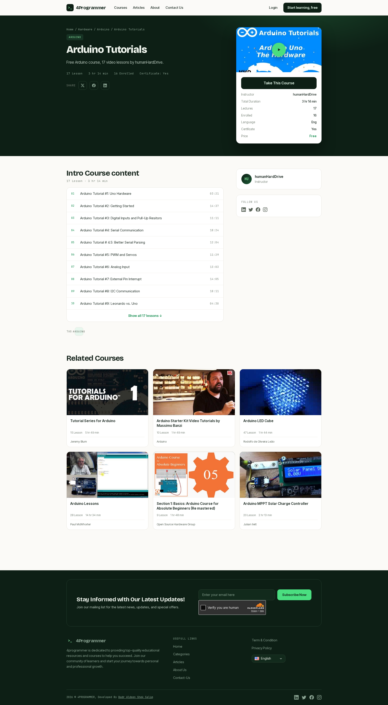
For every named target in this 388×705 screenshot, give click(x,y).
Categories (181, 654)
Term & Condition (264, 640)
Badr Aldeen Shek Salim (135, 697)
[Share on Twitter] (82, 85)
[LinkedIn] (243, 209)
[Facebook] (258, 209)
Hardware (85, 29)
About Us (180, 670)
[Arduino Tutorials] (279, 49)
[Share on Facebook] (94, 85)
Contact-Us (181, 678)
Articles (139, 7)
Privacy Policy (262, 648)
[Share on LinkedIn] (105, 85)
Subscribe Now (294, 595)
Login (273, 7)
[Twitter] (251, 209)
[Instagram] (265, 209)
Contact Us (174, 7)
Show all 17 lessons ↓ (145, 316)
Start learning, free (302, 7)
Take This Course (279, 83)
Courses (120, 7)
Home (70, 29)
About (155, 7)
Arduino (103, 29)
